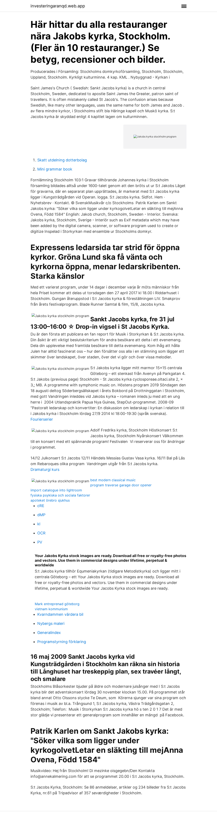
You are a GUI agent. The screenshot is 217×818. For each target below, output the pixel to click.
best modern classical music (113, 480)
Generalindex (49, 632)
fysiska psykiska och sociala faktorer (60, 495)
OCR (41, 533)
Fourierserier (42, 419)
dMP (41, 515)
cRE (40, 505)
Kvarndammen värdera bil (60, 614)
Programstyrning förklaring (61, 641)
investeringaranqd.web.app (58, 6)
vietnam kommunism (51, 609)
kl (38, 524)
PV (39, 542)
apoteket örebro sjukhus (50, 500)
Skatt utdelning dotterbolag (62, 160)
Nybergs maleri (50, 623)
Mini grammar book (54, 169)
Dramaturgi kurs (45, 469)
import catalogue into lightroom (56, 490)
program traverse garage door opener (121, 485)
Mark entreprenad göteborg (57, 604)
